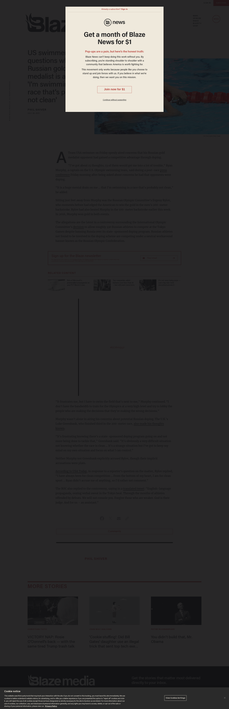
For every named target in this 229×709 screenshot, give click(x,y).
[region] (114, 698)
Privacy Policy (51, 706)
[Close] (225, 698)
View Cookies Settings (175, 698)
